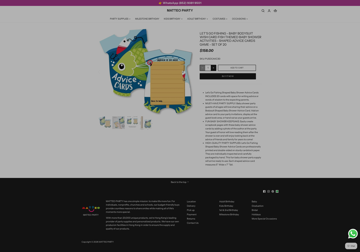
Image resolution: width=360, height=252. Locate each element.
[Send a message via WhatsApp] (353, 233)
